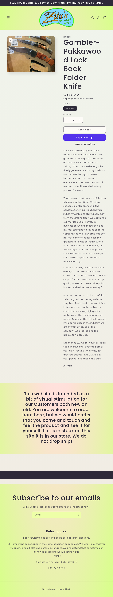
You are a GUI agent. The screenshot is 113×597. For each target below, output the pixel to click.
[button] (8, 18)
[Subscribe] (78, 515)
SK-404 (70, 108)
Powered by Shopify (63, 589)
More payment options (85, 144)
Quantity (67, 114)
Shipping (67, 98)
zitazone (51, 589)
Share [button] (69, 365)
